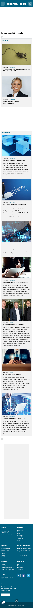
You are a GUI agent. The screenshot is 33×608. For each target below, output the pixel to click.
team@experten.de (9, 567)
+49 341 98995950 (7, 534)
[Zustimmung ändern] (3, 603)
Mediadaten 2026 (22, 555)
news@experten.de (5, 571)
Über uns (3, 564)
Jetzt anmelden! (6, 595)
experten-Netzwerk (5, 566)
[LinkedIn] (19, 575)
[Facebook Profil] (23, 575)
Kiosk (7, 579)
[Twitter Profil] (28, 575)
